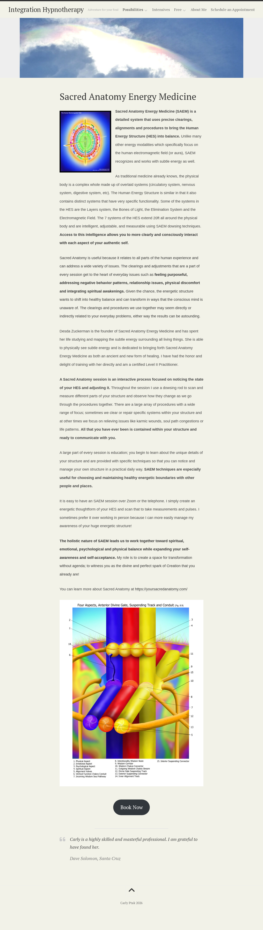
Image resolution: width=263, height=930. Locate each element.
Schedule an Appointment (233, 9)
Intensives (161, 9)
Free (178, 9)
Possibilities (133, 9)
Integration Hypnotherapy (46, 9)
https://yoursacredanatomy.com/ (161, 589)
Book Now (131, 807)
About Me (199, 9)
